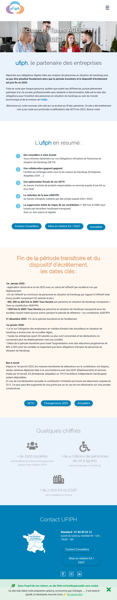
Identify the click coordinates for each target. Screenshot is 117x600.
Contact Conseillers (26, 226)
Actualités (96, 226)
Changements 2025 (56, 403)
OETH (30, 403)
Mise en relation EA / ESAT (64, 226)
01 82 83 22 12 (83, 532)
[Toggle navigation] (107, 7)
